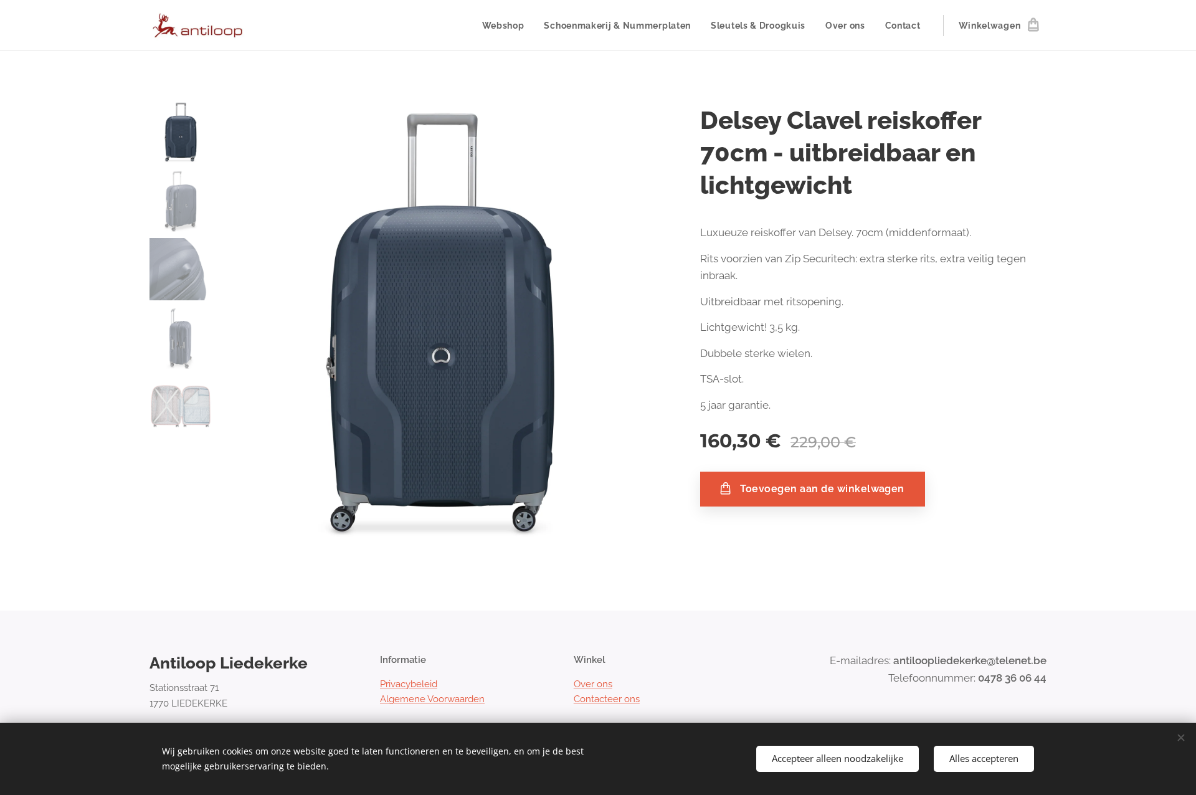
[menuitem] (506, 25)
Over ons (593, 684)
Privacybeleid (408, 684)
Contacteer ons (607, 699)
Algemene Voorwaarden (432, 699)
